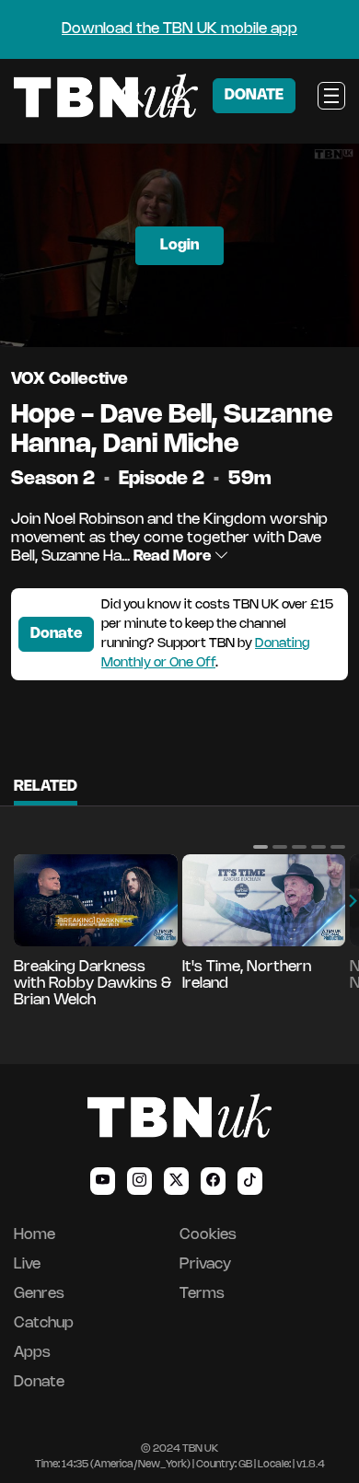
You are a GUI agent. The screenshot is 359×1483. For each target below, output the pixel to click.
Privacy (205, 1264)
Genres (39, 1294)
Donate (56, 634)
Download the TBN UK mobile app (179, 29)
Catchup (44, 1323)
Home (34, 1235)
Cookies (208, 1235)
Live (27, 1264)
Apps (32, 1353)
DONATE (254, 95)
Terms (202, 1294)
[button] (260, 847)
